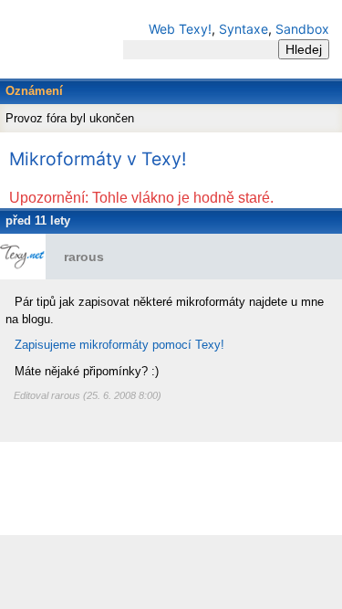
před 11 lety (37, 220)
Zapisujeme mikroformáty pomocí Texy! (119, 345)
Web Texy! (180, 29)
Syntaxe (243, 29)
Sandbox (302, 29)
